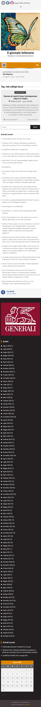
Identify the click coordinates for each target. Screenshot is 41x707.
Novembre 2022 (8, 488)
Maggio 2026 (7, 355)
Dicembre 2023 (7, 446)
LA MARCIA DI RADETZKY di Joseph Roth (15, 150)
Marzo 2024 (6, 436)
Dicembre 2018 (7, 636)
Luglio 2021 (6, 539)
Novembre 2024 (8, 410)
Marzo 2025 (6, 397)
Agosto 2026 (7, 346)
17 (3, 682)
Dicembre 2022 (7, 484)
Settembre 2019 (8, 607)
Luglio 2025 (6, 384)
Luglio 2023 (6, 462)
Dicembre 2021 (7, 523)
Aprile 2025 (6, 394)
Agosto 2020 (7, 571)
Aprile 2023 (6, 472)
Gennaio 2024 (7, 443)
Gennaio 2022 (7, 520)
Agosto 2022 (7, 497)
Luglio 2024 (6, 423)
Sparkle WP (27, 704)
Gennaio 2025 (7, 404)
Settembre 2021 (8, 533)
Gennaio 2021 (7, 559)
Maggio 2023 (7, 468)
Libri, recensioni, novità (19, 72)
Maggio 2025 (7, 391)
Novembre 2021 (8, 526)
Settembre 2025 (8, 378)
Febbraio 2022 (7, 517)
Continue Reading (32, 119)
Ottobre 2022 (7, 491)
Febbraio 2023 (7, 478)
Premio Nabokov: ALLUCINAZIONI (12, 206)
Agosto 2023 (7, 459)
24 (3, 686)
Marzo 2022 (6, 513)
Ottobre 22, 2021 (16, 101)
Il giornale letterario (20, 53)
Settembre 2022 (8, 494)
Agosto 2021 (7, 536)
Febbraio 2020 (7, 591)
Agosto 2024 (7, 420)
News (27, 72)
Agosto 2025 (7, 381)
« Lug (2, 695)
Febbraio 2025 (7, 401)
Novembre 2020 (8, 565)
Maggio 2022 (7, 507)
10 (3, 678)
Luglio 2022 (6, 501)
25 (8, 686)
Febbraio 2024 (7, 439)
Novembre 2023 (8, 449)
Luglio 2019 (6, 613)
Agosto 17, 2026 (9, 77)
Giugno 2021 (6, 542)
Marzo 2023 (6, 475)
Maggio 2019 (7, 620)
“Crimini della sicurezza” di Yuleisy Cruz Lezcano (16, 139)
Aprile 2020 (6, 584)
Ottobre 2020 (7, 568)
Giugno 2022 (6, 504)
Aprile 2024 (6, 433)
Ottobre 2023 (7, 452)
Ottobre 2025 (7, 375)
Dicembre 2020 (7, 562)
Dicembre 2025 (7, 368)
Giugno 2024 (6, 426)
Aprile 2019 (6, 623)
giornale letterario (7, 72)
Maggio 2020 (7, 581)
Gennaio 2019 (7, 633)
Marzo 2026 (6, 362)
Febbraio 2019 (7, 629)
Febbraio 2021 (7, 555)
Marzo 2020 (6, 588)
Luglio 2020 (6, 575)
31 (3, 690)
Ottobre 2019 (7, 604)
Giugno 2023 (6, 465)
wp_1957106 (20, 77)
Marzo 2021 (6, 552)
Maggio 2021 (7, 546)
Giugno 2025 (6, 388)
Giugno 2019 (6, 617)
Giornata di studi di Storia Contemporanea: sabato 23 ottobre (20, 97)
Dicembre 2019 (7, 597)
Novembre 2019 (8, 600)
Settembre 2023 (8, 455)
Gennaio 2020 (7, 594)
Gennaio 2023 (7, 481)
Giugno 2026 (6, 352)
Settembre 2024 (8, 417)
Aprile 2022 (6, 510)
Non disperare (8, 74)
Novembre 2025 (8, 372)
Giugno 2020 (6, 578)
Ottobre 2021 (7, 530)
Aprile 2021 (6, 549)
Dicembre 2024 (7, 407)
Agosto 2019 (7, 610)
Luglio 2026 (6, 349)
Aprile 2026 (6, 359)
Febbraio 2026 (7, 365)
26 (12, 686)
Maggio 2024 (7, 430)
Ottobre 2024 (7, 414)
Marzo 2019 (6, 626)
